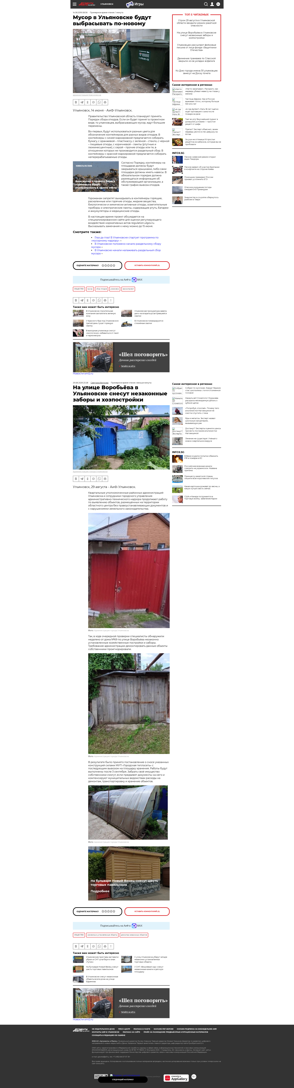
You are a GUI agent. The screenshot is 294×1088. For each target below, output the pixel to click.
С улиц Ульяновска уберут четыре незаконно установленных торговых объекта (150, 959)
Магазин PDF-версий (163, 1029)
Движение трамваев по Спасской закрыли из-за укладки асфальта (196, 59)
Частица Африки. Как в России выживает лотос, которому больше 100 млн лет (202, 101)
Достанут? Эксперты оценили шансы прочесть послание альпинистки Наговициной (203, 430)
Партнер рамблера (153, 1076)
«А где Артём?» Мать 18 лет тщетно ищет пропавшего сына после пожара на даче (202, 111)
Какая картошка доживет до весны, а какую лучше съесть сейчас (202, 487)
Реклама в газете (142, 1029)
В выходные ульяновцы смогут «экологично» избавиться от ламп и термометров (102, 333)
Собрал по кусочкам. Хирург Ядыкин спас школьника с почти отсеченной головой (203, 390)
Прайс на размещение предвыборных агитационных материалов (176, 1032)
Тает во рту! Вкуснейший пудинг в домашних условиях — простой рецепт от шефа (201, 121)
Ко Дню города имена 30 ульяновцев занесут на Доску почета (197, 72)
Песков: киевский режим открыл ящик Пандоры (200, 158)
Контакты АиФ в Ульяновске (105, 1032)
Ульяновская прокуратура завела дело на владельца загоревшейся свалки (150, 313)
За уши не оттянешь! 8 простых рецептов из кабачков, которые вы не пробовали (203, 141)
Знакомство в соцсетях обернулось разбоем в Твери (201, 198)
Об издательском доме (103, 1029)
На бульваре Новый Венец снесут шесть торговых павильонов (124, 883)
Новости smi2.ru (83, 373)
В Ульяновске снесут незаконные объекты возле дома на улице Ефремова (102, 979)
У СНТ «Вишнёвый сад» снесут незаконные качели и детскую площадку (148, 969)
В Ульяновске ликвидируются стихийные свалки (148, 322)
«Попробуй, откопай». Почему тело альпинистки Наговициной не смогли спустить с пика (202, 410)
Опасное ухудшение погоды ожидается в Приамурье (197, 188)
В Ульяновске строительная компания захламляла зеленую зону (101, 313)
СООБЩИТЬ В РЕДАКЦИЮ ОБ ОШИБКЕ (108, 1035)
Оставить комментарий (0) (147, 265)
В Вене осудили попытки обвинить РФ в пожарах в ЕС (201, 457)
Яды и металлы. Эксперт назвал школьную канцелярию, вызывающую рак (200, 420)
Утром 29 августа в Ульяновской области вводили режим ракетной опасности (197, 23)
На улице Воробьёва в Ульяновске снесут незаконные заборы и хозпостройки (196, 35)
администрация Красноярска (87, 95)
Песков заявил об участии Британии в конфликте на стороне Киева (201, 168)
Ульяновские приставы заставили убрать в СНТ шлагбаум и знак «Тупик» (102, 959)
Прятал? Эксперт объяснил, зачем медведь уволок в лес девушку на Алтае (201, 131)
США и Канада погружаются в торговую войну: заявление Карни (200, 497)
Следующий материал (123, 1080)
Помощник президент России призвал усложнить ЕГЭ (198, 178)
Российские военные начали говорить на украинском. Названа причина (200, 468)
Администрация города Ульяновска (90, 471)
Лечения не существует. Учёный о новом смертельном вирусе (201, 439)
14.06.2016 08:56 (80, 12)
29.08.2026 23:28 (80, 383)
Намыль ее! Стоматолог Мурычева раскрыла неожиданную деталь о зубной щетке (201, 400)
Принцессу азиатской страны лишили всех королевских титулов (201, 477)
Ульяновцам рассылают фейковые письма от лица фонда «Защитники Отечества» (197, 48)
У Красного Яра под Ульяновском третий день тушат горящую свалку (102, 323)
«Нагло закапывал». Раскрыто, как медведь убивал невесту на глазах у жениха (202, 91)
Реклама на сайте (131, 1032)
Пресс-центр (124, 1029)
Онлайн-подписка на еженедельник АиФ (197, 1029)
